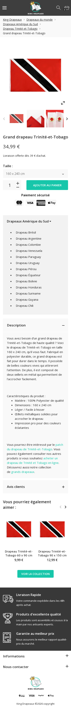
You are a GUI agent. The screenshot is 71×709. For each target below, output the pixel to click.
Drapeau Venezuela (29, 251)
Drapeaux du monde (39, 19)
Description (16, 325)
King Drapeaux (12, 19)
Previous (4, 118)
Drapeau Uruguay (28, 263)
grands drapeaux (22, 472)
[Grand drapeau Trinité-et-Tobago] (16, 118)
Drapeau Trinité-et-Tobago (20, 29)
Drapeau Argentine (28, 238)
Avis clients (16, 486)
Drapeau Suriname (28, 293)
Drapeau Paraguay (28, 257)
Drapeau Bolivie (26, 281)
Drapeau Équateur (28, 275)
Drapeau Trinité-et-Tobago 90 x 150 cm (52, 553)
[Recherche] (59, 7)
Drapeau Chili (24, 306)
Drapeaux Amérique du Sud (20, 24)
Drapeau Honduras (29, 287)
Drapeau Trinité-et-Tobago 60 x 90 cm (19, 553)
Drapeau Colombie (28, 245)
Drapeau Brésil (26, 232)
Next (67, 118)
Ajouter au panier (47, 185)
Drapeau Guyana (27, 299)
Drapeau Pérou (26, 269)
